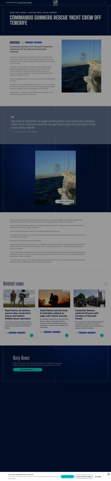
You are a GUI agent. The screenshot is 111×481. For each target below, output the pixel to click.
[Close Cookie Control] (109, 474)
